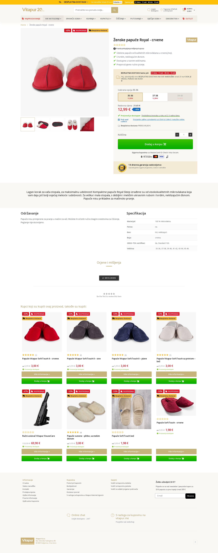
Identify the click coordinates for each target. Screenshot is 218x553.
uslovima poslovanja (145, 303)
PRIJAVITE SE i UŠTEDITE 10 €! (133, 291)
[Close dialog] (155, 248)
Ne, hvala (133, 297)
